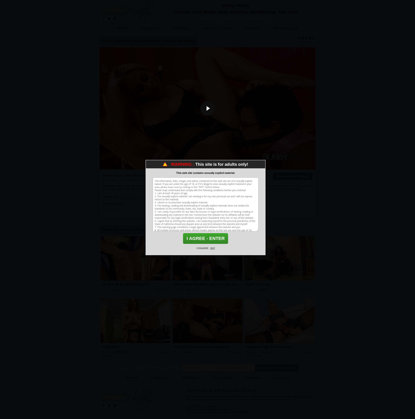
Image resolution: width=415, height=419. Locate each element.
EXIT (212, 248)
